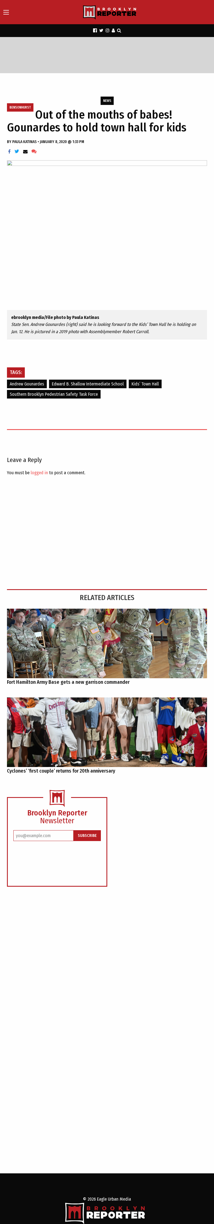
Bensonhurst (20, 107)
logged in (39, 472)
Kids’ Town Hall (145, 384)
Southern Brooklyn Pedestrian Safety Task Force (54, 394)
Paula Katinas (25, 141)
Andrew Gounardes (27, 384)
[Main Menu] (6, 12)
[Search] (119, 30)
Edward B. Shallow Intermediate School (88, 384)
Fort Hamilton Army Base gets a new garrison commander (68, 682)
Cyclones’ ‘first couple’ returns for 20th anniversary (61, 771)
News (107, 101)
